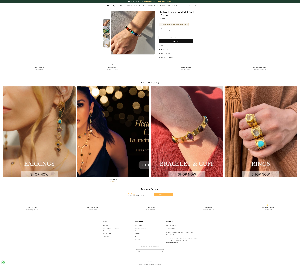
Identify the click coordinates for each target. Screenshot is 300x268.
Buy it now (176, 41)
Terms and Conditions (140, 228)
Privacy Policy (138, 225)
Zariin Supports (107, 233)
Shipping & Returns (140, 231)
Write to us (138, 239)
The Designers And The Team (111, 228)
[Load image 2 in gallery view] (106, 29)
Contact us (137, 233)
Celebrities (106, 236)
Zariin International (147, 264)
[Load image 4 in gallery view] (106, 43)
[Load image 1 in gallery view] (106, 22)
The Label (105, 225)
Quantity (161, 28)
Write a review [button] (163, 195)
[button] (129, 5)
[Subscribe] (162, 251)
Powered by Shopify (156, 264)
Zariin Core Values (108, 231)
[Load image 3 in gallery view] (106, 36)
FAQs (136, 236)
